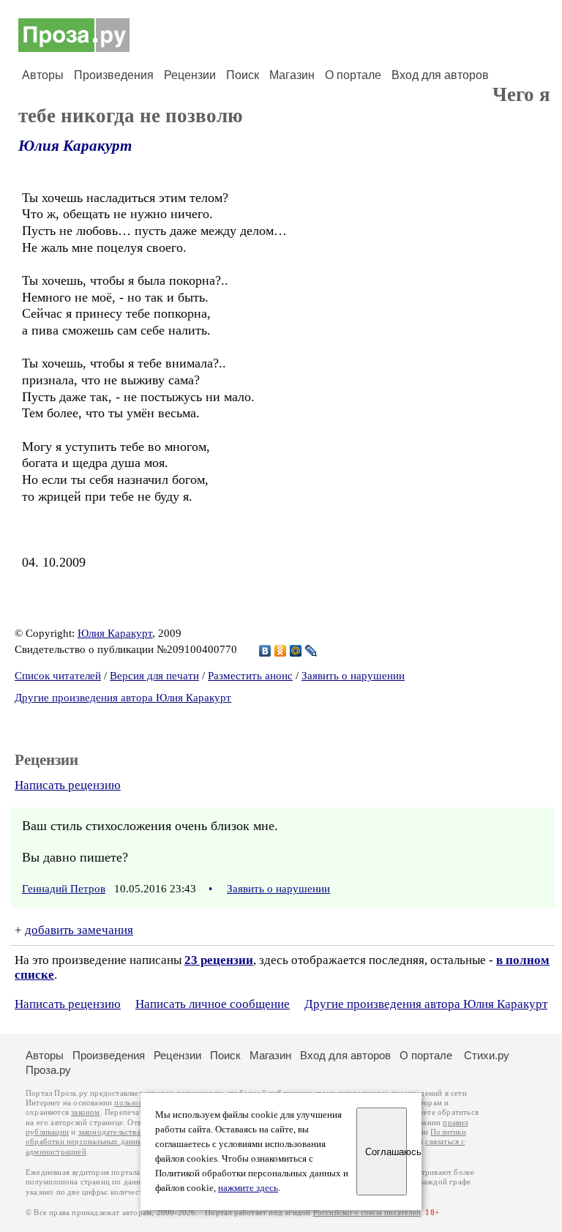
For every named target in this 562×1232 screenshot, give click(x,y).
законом (85, 1112)
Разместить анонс (250, 676)
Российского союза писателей (367, 1213)
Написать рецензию (68, 785)
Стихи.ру (486, 1055)
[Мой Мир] (296, 650)
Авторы (43, 75)
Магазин (292, 75)
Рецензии (190, 75)
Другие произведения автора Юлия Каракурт (123, 697)
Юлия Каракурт (75, 145)
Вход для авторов (440, 75)
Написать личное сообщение (212, 1004)
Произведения (114, 75)
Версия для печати (154, 676)
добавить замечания (79, 930)
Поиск (242, 75)
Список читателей (58, 676)
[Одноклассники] (280, 650)
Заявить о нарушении (353, 676)
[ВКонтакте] (265, 650)
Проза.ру (48, 1070)
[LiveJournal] (311, 650)
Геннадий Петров (63, 889)
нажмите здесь (248, 1188)
